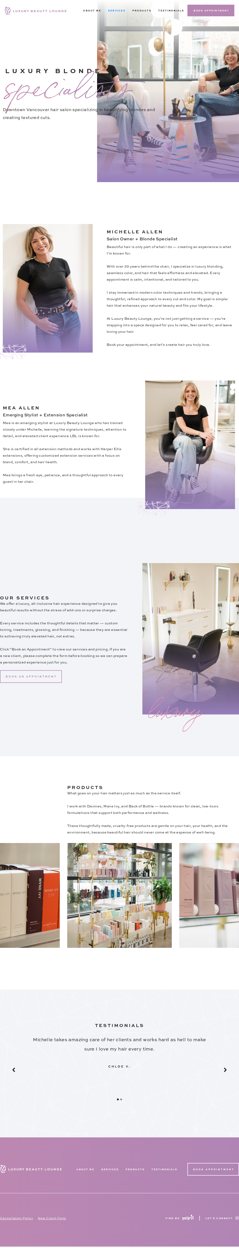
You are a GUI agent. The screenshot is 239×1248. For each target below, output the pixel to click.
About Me (92, 10)
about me (85, 1169)
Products (135, 1169)
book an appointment (31, 676)
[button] (21, 1070)
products (141, 10)
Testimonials (171, 10)
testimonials (164, 1169)
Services (116, 10)
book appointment (211, 10)
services (110, 1169)
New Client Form (52, 1218)
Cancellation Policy (16, 1218)
